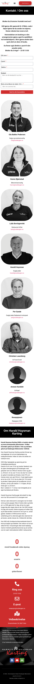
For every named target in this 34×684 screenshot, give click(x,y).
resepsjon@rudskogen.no (17, 423)
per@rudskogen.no (17, 317)
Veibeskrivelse (17, 619)
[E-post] (17, 598)
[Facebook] (12, 660)
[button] (14, 3)
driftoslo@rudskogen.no (17, 392)
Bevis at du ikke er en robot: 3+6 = (12, 84)
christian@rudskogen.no (17, 362)
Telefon (3, 67)
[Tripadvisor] (22, 660)
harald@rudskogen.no (17, 273)
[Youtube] (17, 660)
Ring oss (17, 589)
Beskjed (3, 73)
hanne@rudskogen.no (17, 185)
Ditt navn (4, 55)
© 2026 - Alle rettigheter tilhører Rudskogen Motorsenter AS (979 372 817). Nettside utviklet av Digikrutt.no (17, 676)
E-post (3, 61)
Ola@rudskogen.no (17, 140)
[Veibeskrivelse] (17, 613)
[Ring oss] (17, 584)
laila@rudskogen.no (17, 229)
